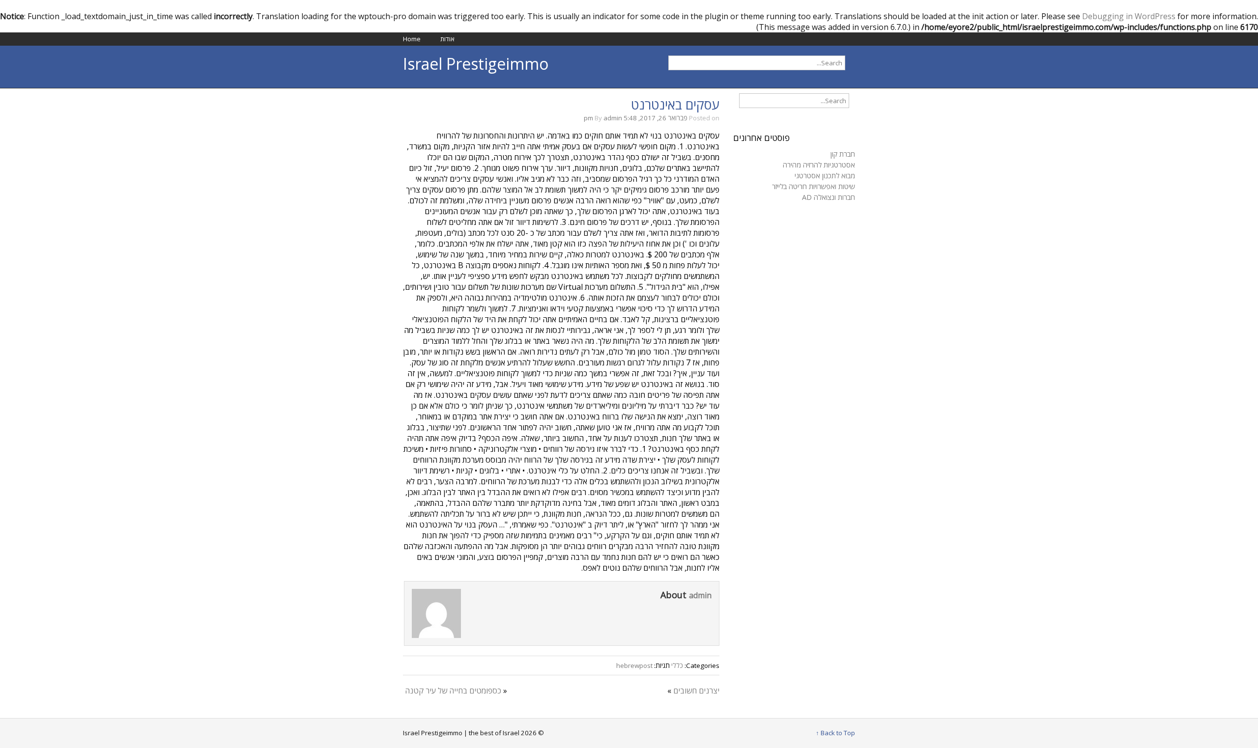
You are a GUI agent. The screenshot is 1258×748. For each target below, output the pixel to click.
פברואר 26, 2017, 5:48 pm (635, 117)
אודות (447, 38)
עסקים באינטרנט (675, 104)
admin (612, 117)
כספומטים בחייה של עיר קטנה (453, 690)
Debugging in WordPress (1128, 16)
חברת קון (842, 154)
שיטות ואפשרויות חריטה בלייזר (813, 186)
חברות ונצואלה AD (828, 197)
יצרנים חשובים (696, 690)
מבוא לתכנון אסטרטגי (825, 175)
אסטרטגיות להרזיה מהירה (819, 164)
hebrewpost (634, 665)
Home (412, 38)
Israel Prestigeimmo (475, 63)
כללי (677, 665)
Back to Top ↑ (835, 732)
